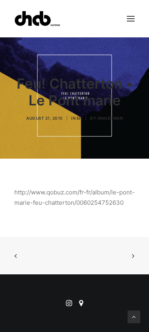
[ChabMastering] (37, 19)
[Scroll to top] (134, 316)
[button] (130, 18)
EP (79, 118)
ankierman (110, 118)
